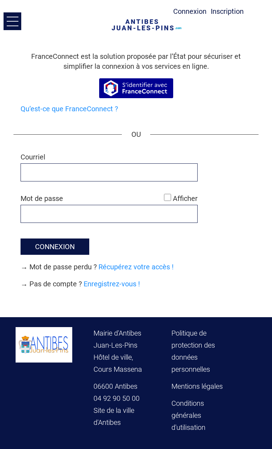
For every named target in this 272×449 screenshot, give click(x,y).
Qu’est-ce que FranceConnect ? (69, 109)
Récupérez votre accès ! (136, 267)
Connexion (189, 11)
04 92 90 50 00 (117, 398)
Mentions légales (197, 386)
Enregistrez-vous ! (112, 284)
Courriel (33, 157)
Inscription (227, 11)
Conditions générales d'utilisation (188, 415)
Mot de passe (42, 198)
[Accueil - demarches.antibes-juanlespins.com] (148, 25)
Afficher (185, 198)
